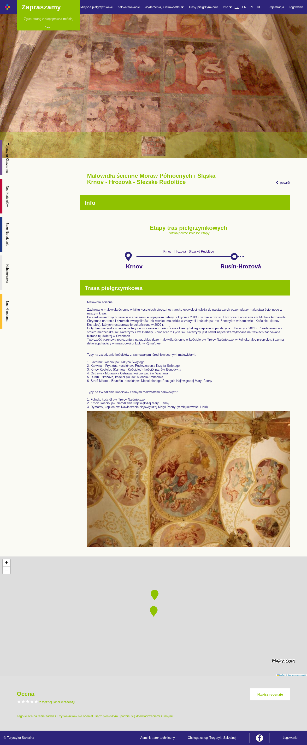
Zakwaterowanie (129, 7)
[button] (154, 611)
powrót (284, 182)
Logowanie (296, 7)
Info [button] (226, 7)
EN (244, 7)
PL (252, 7)
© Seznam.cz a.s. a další (296, 675)
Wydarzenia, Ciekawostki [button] (163, 7)
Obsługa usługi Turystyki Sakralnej (212, 737)
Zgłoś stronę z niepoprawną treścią (48, 19)
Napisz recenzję (270, 694)
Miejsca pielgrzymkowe (96, 7)
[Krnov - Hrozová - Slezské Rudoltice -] (153, 146)
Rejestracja (276, 7)
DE (259, 7)
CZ (237, 7)
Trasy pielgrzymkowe (203, 7)
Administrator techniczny (157, 737)
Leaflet (281, 675)
